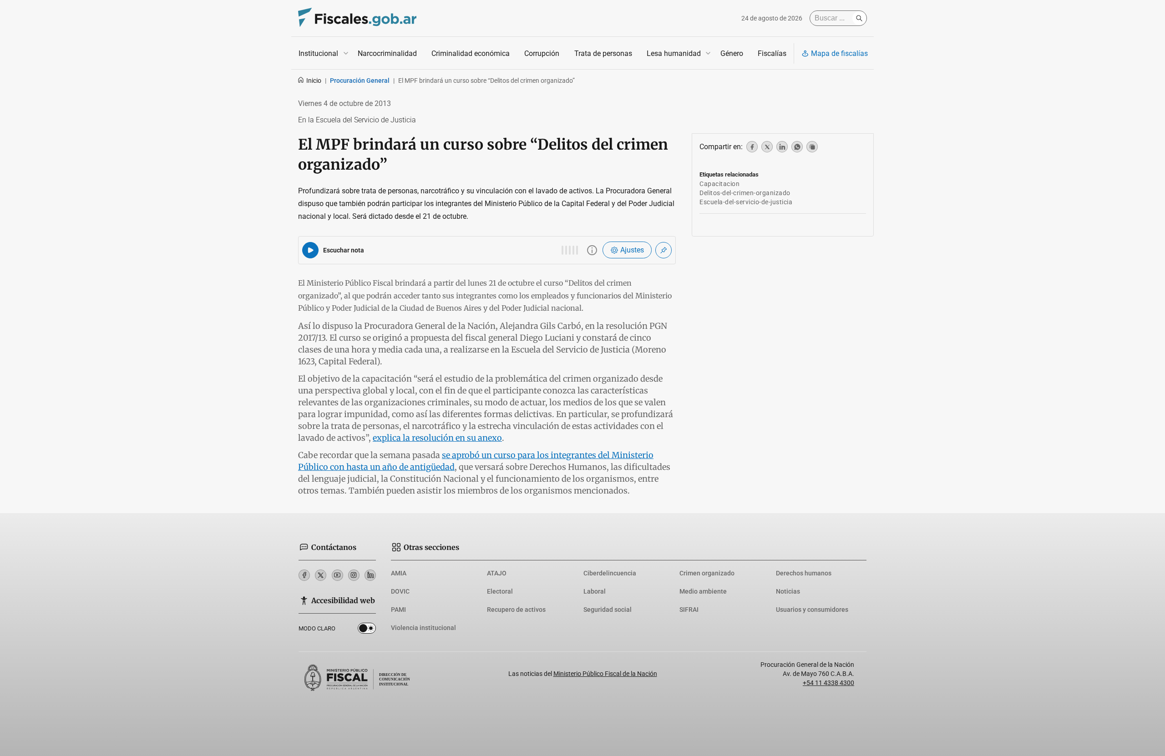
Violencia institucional (423, 627)
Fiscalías (772, 53)
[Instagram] (354, 575)
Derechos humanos (803, 573)
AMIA (398, 573)
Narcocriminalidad (387, 53)
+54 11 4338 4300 (828, 682)
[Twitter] (320, 575)
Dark (366, 630)
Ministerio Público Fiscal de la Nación (605, 673)
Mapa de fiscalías (839, 53)
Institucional (318, 53)
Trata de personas (603, 53)
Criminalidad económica (470, 53)
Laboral (594, 591)
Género (731, 53)
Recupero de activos (516, 609)
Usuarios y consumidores (812, 609)
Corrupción (541, 53)
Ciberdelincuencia (609, 573)
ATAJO (497, 573)
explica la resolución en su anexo (437, 438)
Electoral (500, 591)
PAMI (398, 609)
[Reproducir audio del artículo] (310, 250)
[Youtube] (337, 575)
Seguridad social (607, 609)
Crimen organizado (706, 573)
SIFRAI (689, 609)
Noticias (788, 591)
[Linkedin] (370, 575)
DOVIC (400, 591)
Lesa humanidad (674, 53)
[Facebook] (304, 575)
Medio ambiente (703, 591)
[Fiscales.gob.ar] (357, 18)
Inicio (313, 80)
